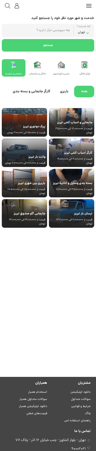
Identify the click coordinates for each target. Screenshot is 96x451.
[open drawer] (88, 5)
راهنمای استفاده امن (77, 420)
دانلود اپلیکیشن (81, 392)
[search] (8, 6)
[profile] (17, 5)
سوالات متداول (81, 399)
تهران (81, 32)
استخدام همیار (37, 392)
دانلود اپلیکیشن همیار (33, 406)
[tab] (61, 68)
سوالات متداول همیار (33, 399)
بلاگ (88, 413)
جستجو (48, 45)
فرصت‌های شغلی (36, 413)
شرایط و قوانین (81, 406)
